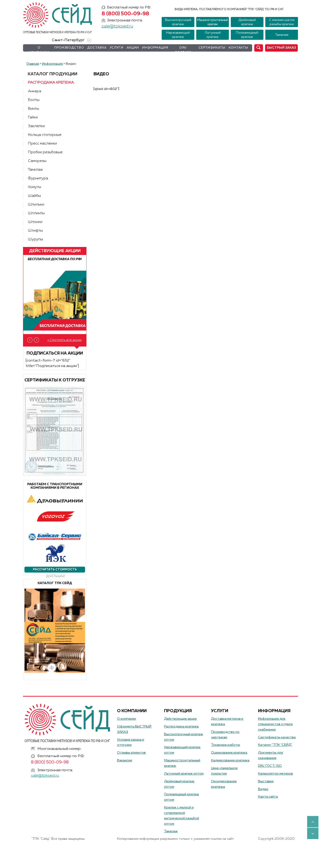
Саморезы (37, 161)
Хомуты (34, 187)
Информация (155, 47)
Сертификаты (212, 47)
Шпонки (35, 222)
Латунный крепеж (213, 35)
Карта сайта (268, 796)
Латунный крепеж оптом (184, 773)
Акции (133, 47)
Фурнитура (38, 178)
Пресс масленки (42, 143)
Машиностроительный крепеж (212, 22)
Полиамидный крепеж (247, 35)
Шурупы (35, 239)
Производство (69, 47)
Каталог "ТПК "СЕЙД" (275, 745)
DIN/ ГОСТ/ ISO (270, 765)
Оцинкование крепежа (229, 752)
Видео (263, 789)
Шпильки (36, 204)
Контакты (238, 47)
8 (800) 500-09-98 (125, 13)
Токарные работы (225, 745)
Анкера (34, 91)
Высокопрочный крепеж (178, 22)
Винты (33, 109)
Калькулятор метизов (275, 773)
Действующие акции (180, 718)
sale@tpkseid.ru (117, 26)
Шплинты (36, 213)
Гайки (33, 117)
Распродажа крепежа (51, 83)
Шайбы (34, 196)
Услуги (116, 47)
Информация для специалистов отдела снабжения (275, 724)
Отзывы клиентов (131, 752)
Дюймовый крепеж (247, 22)
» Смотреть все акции (64, 340)
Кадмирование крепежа (230, 760)
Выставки (266, 781)
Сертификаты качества (277, 737)
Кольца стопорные (44, 135)
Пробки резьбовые (45, 152)
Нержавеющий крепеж (178, 35)
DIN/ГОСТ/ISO (183, 50)
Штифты (35, 231)
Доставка (96, 47)
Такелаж (282, 34)
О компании (39, 50)
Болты (33, 100)
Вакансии (124, 760)
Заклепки (36, 126)
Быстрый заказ (281, 47)
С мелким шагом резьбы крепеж (281, 22)
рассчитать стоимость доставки (55, 570)
